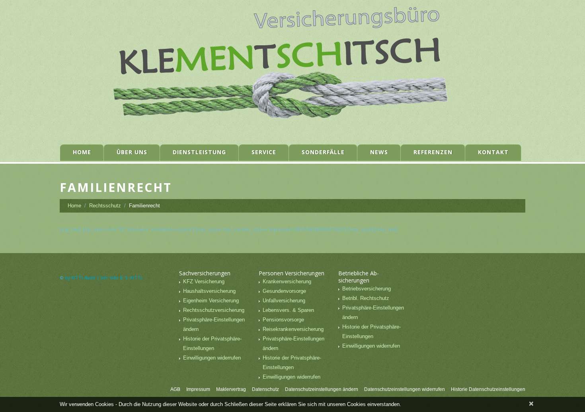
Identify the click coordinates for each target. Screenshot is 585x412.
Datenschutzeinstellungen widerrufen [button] (404, 389)
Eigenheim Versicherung (211, 301)
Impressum (198, 389)
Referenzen (432, 152)
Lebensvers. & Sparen (288, 310)
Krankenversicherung (287, 281)
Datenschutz (265, 389)
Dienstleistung (199, 152)
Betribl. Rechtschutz (365, 298)
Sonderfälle (323, 152)
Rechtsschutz (105, 206)
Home (82, 152)
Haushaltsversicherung (209, 291)
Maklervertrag (231, 389)
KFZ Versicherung (203, 281)
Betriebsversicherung (366, 289)
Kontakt (493, 152)
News (379, 152)
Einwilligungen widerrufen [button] (212, 358)
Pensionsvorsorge (283, 320)
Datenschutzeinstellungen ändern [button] (321, 389)
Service (264, 152)
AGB (175, 389)
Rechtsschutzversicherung (213, 310)
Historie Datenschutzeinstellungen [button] (488, 389)
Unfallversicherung (284, 301)
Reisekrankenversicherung (293, 329)
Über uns (132, 152)
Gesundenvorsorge (284, 291)
